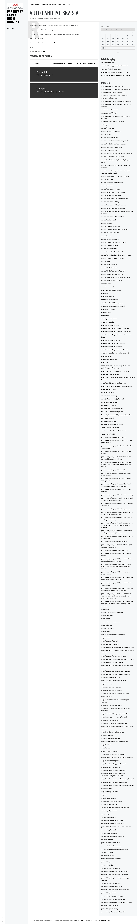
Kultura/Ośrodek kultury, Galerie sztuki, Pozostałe (116, 331)
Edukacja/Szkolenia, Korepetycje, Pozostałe (114, 229)
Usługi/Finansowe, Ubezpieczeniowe (112, 662)
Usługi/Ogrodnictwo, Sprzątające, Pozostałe (114, 741)
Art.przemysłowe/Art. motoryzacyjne (112, 86)
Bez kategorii (105, 125)
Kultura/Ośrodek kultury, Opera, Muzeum (113, 343)
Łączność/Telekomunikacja (109, 396)
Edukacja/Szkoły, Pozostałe (109, 245)
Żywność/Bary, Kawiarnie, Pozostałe (112, 820)
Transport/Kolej (105, 619)
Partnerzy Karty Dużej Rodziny (15, 16)
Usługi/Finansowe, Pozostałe (110, 641)
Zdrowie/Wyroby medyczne (109, 811)
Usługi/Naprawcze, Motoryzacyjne (111, 705)
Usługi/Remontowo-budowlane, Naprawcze (114, 770)
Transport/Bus (105, 609)
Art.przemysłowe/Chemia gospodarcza (113, 92)
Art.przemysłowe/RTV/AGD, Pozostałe (112, 122)
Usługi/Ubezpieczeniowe (108, 798)
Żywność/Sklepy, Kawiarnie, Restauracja (113, 899)
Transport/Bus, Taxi (107, 615)
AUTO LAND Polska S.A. (86, 63)
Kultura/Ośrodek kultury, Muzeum (111, 340)
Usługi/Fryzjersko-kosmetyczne (110, 677)
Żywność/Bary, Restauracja (109, 833)
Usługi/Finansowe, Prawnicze (110, 644)
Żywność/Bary (105, 814)
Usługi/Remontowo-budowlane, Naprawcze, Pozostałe (117, 779)
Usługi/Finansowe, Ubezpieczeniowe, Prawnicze (115, 674)
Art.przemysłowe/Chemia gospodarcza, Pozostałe (116, 101)
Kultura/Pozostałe (106, 356)
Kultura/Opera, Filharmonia (109, 319)
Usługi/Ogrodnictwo (107, 735)
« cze (117, 53)
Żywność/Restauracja (107, 855)
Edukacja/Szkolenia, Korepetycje (110, 226)
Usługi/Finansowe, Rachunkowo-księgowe (114, 656)
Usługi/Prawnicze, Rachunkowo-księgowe (113, 754)
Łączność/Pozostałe (107, 392)
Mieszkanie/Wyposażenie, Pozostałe (112, 424)
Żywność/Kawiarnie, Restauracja (111, 846)
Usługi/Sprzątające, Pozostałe (110, 792)
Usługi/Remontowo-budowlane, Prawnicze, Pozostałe (117, 785)
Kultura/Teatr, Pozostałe (108, 389)
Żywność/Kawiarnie (107, 839)
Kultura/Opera (105, 316)
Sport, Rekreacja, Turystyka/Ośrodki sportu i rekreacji (117, 495)
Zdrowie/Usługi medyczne (109, 804)
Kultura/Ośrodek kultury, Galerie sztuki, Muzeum (115, 328)
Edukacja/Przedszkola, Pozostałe (111, 189)
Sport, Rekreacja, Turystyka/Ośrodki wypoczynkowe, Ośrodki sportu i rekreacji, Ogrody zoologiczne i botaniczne (117, 525)
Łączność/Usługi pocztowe (109, 402)
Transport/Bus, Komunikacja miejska (112, 612)
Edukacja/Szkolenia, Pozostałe (110, 233)
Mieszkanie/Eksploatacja (108, 405)
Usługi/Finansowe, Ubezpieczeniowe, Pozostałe (115, 671)
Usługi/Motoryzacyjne (38, 51)
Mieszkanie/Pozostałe (107, 418)
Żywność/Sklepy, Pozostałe (109, 905)
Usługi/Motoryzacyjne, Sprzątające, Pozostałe (115, 693)
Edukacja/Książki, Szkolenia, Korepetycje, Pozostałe (116, 153)
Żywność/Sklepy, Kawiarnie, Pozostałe (112, 896)
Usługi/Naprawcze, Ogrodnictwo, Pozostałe (114, 717)
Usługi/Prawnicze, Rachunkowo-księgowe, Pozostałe (117, 757)
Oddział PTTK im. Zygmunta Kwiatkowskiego (114, 66)
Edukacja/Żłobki (105, 261)
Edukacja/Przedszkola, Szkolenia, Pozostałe (114, 198)
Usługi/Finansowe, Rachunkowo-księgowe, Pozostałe (117, 659)
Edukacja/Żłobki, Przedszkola (110, 268)
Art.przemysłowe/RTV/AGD (109, 113)
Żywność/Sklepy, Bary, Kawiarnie (110, 868)
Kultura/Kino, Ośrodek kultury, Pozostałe (113, 306)
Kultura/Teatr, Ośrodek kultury (110, 374)
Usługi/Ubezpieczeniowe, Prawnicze (112, 801)
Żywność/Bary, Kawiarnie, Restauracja (112, 823)
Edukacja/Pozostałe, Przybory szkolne (112, 183)
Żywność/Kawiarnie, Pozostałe (110, 843)
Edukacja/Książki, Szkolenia (109, 150)
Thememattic (104, 920)
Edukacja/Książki (106, 134)
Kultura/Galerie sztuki (107, 287)
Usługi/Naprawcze (106, 696)
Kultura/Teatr (105, 362)
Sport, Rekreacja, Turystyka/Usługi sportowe (114, 550)
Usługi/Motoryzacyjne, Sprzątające (111, 690)
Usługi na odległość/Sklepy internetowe (113, 635)
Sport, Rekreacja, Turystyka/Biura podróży (113, 470)
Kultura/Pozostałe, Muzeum (109, 359)
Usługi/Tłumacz (105, 795)
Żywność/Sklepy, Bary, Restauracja (111, 886)
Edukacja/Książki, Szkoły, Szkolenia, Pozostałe (115, 176)
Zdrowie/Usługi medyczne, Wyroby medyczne (115, 808)
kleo (58, 19)
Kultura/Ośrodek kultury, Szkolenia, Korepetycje (115, 353)
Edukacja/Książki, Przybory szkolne (111, 147)
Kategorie (10, 28)
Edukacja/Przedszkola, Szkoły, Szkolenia (113, 208)
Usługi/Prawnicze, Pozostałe (109, 751)
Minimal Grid (80, 920)
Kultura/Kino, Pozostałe (108, 309)
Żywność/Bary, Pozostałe (108, 830)
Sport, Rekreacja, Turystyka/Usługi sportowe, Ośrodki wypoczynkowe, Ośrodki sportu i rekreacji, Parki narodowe (117, 604)
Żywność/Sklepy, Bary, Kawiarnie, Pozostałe (114, 871)
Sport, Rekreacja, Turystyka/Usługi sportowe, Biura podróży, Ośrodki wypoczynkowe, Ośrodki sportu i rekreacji (116, 566)
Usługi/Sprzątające (106, 788)
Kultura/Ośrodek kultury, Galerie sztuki (112, 325)
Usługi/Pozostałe (106, 745)
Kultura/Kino (104, 293)
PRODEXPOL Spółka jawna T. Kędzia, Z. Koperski (115, 75)
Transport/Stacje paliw (107, 628)
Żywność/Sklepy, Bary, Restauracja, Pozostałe (115, 890)
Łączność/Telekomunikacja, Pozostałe (112, 399)
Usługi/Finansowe (106, 638)
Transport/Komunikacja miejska (110, 622)
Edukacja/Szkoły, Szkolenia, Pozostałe (112, 258)
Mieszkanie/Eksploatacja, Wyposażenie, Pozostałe (116, 415)
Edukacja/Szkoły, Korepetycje (110, 239)
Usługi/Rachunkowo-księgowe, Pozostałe (113, 764)
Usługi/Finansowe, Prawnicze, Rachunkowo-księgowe (117, 647)
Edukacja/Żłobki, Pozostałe (109, 265)
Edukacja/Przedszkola (107, 186)
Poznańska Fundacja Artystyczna (111, 69)
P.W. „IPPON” (34, 63)
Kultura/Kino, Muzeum (107, 296)
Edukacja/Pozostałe (107, 179)
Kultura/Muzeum (106, 312)
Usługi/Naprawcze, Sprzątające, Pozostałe (114, 723)
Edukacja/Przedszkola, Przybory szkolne (113, 192)
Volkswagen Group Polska (63, 63)
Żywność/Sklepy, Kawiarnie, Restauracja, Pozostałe (116, 902)
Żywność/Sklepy (106, 862)
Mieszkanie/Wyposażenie (108, 421)
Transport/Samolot (106, 625)
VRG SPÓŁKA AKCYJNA (108, 63)
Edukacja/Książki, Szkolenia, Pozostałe (112, 157)
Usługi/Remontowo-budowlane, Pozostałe (114, 782)
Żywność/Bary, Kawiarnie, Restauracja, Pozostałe (116, 827)
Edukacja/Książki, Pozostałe (109, 137)
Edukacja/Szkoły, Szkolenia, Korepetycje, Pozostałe (116, 255)
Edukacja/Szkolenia (106, 223)
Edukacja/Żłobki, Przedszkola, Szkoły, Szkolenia (115, 277)
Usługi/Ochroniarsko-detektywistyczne (112, 732)
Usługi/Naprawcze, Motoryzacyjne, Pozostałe (115, 714)
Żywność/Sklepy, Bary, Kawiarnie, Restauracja (114, 874)
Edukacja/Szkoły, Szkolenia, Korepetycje (113, 252)
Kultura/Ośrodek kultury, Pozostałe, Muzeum (114, 350)
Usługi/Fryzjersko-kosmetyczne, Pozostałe (114, 680)
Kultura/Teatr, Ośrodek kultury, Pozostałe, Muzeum (116, 386)
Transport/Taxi (105, 631)
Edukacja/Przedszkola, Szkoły (110, 202)
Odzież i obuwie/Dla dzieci (109, 434)
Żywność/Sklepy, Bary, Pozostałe (111, 883)
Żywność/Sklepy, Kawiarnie (109, 893)
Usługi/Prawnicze (106, 748)
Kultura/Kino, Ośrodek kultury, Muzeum (112, 303)
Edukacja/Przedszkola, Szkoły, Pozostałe (113, 205)
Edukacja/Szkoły (106, 236)
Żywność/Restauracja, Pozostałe (111, 859)
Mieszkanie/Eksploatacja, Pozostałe (112, 408)
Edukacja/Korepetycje (107, 128)
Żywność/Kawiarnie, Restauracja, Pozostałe (114, 849)
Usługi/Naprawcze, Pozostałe (110, 720)
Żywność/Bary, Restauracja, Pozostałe (112, 836)
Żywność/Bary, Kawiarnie (108, 817)
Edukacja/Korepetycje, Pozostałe (111, 131)
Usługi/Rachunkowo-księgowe (110, 761)
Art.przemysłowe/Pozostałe (109, 110)
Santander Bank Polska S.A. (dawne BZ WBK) (114, 72)
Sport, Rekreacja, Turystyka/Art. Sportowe (113, 437)
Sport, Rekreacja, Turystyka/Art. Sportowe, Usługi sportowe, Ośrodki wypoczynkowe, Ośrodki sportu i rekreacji (116, 464)
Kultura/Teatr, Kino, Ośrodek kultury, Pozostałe (115, 371)
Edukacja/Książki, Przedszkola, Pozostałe (113, 144)
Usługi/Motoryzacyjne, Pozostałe (111, 687)
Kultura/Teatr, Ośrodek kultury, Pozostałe (113, 383)
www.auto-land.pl (53, 43)
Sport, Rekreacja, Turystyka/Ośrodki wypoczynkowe (116, 509)
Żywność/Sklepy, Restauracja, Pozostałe (113, 912)
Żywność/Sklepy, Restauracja (110, 909)
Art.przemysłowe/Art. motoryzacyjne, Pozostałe (115, 89)
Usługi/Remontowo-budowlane (110, 767)
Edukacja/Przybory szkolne (109, 220)
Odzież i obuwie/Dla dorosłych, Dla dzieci (113, 431)
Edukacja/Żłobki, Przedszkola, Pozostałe (113, 271)
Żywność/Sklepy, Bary (107, 865)
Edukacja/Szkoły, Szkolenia (109, 249)
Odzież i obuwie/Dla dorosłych (110, 428)
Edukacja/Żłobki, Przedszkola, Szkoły (112, 274)
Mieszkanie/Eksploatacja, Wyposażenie (113, 412)
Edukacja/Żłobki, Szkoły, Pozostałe (111, 280)
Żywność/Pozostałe (107, 852)
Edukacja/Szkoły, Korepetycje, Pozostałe (113, 242)
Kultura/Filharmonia (107, 284)
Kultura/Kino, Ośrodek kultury (109, 300)
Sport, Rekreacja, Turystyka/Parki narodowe (114, 541)
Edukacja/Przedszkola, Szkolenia (111, 195)
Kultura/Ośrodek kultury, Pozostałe (111, 346)
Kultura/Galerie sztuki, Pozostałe (111, 290)
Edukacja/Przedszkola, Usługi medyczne (113, 217)
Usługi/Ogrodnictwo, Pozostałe (110, 738)
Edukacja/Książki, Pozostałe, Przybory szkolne (115, 141)
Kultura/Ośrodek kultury (108, 322)
